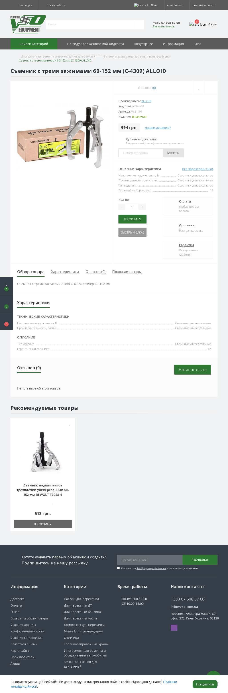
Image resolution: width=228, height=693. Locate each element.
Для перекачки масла (80, 618)
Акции (15, 663)
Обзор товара (31, 271)
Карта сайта (19, 650)
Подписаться (200, 560)
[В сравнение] (70, 430)
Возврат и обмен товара (29, 618)
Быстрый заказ (132, 232)
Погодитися (205, 684)
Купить (173, 152)
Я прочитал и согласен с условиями (159, 568)
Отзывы (95, 55)
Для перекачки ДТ (78, 605)
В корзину (132, 219)
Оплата (185, 201)
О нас (14, 612)
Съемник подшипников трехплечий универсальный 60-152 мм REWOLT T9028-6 (43, 490)
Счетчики (71, 638)
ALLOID (146, 101)
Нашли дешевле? (158, 127)
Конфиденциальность (151, 568)
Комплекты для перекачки (84, 625)
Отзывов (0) (96, 271)
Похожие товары (127, 271)
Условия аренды (23, 625)
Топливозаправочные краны (86, 644)
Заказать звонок (164, 26)
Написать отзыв (192, 369)
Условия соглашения (26, 638)
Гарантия (186, 245)
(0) (154, 88)
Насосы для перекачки (81, 599)
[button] (24, 5)
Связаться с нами (23, 644)
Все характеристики (197, 169)
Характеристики (65, 271)
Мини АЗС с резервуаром (83, 631)
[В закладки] (70, 424)
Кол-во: (124, 199)
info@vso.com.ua (184, 607)
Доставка (186, 225)
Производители (22, 657)
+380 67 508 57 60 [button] (187, 599)
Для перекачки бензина (82, 612)
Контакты (74, 55)
